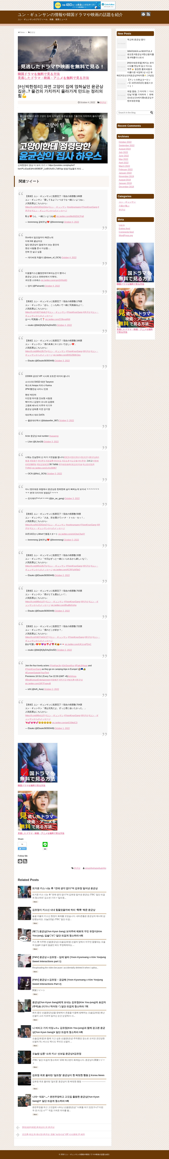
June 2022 (124, 156)
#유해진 (55, 680)
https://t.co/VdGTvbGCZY (37, 637)
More (35, 902)
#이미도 (58, 461)
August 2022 (125, 149)
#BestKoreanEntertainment (38, 680)
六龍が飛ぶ (124, 206)
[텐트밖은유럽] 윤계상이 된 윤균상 (38, 1127)
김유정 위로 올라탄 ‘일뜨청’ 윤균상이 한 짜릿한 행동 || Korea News (68, 1075)
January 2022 (125, 173)
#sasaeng (53, 436)
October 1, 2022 (62, 728)
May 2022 (123, 159)
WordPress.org (126, 235)
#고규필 (74, 461)
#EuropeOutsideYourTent (37, 673)
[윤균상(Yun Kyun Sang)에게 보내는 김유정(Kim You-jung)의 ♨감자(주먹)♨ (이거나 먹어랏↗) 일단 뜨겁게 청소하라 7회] (24, 1006)
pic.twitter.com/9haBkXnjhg (63, 605)
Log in (122, 225)
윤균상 (103, 102)
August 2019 (125, 180)
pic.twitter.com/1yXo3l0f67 (44, 468)
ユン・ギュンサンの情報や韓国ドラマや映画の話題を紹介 (70, 14)
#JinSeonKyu (68, 665)
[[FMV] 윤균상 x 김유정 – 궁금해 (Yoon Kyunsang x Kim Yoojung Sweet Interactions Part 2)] (24, 983)
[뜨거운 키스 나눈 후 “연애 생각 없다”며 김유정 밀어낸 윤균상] (24, 892)
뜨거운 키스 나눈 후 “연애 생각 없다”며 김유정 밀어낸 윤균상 (65, 888)
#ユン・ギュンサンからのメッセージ (49, 211)
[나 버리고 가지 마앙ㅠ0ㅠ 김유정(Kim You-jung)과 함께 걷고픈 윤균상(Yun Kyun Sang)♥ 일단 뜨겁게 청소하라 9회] (24, 1031)
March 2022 (124, 166)
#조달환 (50, 461)
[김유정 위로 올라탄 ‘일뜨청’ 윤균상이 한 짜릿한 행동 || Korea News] (24, 1078)
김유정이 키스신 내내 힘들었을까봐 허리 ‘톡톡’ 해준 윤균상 (63, 910)
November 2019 (126, 176)
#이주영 (82, 461)
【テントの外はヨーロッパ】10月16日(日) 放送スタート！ (140, 83)
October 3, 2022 (62, 361)
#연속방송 (63, 464)
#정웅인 (33, 461)
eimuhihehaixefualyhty (95, 868)
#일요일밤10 (43, 464)
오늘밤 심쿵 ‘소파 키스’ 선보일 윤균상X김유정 (56, 1053)
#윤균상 (87, 312)
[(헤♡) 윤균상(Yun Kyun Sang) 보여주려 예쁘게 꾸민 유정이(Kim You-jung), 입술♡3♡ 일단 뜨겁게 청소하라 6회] (24, 935)
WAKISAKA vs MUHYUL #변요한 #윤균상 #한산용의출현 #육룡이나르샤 (140, 54)
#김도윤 (66, 461)
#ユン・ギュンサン (57, 207)
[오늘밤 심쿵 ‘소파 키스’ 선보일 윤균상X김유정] (24, 1057)
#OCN (67, 457)
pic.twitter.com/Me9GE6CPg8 (70, 216)
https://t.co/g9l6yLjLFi (35, 602)
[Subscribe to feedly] (143, 14)
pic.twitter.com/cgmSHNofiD (54, 280)
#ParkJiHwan (81, 665)
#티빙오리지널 (75, 464)
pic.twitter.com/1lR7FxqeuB (38, 683)
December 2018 (126, 187)
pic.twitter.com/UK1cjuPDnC (78, 644)
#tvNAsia (72, 676)
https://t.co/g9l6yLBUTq (36, 351)
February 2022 (126, 169)
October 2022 (125, 142)
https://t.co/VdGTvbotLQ (36, 312)
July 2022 (123, 152)
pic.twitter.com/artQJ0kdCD (65, 723)
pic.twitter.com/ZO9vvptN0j (57, 319)
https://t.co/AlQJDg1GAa (36, 207)
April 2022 (123, 163)
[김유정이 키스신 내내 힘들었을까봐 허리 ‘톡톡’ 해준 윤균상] (24, 913)
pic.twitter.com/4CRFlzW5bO (66, 570)
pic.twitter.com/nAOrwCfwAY (71, 534)
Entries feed (124, 228)
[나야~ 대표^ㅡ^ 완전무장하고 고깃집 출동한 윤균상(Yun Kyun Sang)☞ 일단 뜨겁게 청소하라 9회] (24, 1100)
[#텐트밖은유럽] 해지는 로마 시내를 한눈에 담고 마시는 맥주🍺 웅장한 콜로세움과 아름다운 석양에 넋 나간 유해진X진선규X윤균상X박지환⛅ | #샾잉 (135, 69)
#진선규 (63, 680)
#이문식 (42, 461)
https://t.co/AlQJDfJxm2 (36, 525)
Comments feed (126, 232)
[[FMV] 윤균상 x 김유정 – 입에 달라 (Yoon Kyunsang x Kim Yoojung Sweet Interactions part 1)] (24, 960)
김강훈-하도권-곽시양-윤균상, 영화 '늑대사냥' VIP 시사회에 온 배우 (53, 1134)
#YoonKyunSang (89, 207)
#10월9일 (31, 464)
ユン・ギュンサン (127, 202)
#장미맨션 (75, 457)
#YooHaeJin (55, 665)
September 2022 (126, 145)
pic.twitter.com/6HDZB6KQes (67, 355)
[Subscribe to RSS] (148, 14)
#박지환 (71, 680)
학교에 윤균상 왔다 (136, 39)
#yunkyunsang (74, 207)
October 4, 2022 (71, 222)
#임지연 (84, 457)
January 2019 (125, 183)
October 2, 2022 (62, 575)
